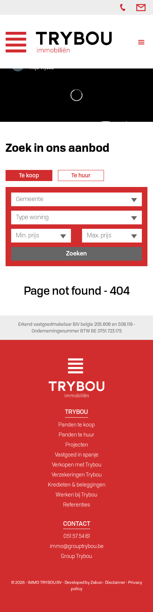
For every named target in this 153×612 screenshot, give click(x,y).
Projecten (76, 445)
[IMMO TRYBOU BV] (59, 41)
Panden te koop (76, 425)
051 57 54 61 (77, 536)
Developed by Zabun (83, 582)
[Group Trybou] (112, 7)
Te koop (29, 175)
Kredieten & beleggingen (76, 485)
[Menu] (141, 43)
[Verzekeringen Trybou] (105, 7)
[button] (76, 199)
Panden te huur (76, 435)
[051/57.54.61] (124, 7)
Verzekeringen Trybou (77, 475)
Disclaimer (115, 582)
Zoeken (76, 253)
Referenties (76, 505)
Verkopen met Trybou (76, 465)
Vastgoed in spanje (76, 455)
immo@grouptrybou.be (77, 546)
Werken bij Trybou (76, 495)
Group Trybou (76, 556)
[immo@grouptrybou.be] (141, 7)
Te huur (81, 175)
